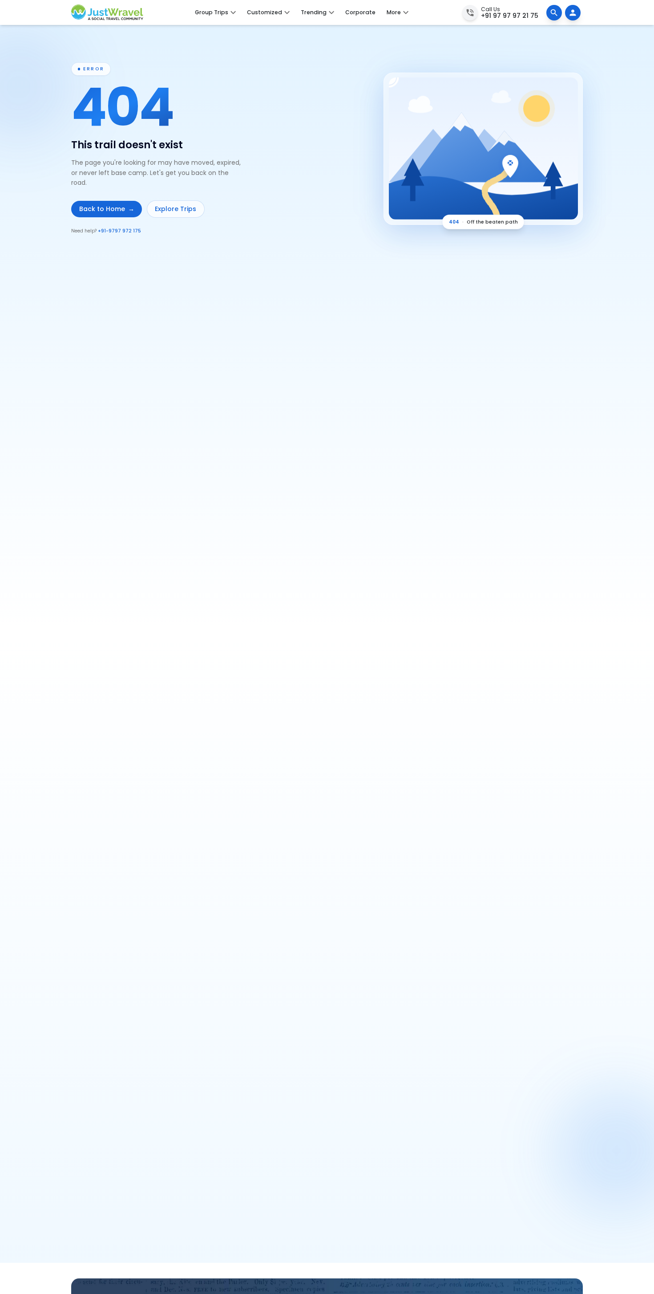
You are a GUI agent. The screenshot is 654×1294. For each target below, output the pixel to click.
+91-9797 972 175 (119, 231)
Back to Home (106, 208)
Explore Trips (175, 208)
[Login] (573, 12)
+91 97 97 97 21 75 (509, 15)
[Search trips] (554, 12)
